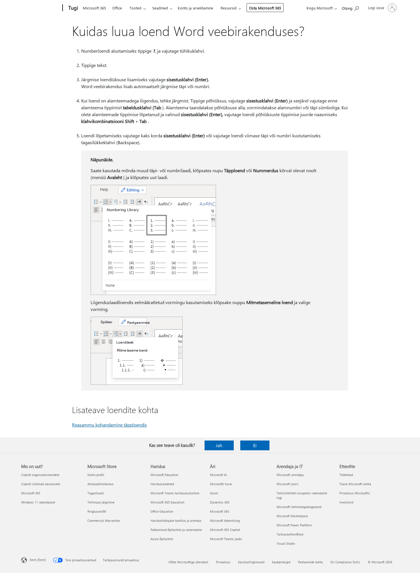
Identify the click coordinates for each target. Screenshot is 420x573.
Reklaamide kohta (310, 562)
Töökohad (346, 475)
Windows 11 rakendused (38, 502)
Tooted (135, 7)
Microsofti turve (221, 484)
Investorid (346, 502)
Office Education (162, 511)
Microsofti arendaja (290, 475)
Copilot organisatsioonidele (40, 475)
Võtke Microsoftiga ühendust (188, 562)
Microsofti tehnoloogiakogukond (299, 507)
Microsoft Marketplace (292, 516)
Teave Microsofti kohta (355, 484)
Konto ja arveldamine (195, 7)
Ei (255, 445)
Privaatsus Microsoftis (354, 493)
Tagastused (95, 493)
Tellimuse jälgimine (101, 502)
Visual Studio (286, 543)
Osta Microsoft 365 (265, 7)
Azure (214, 493)
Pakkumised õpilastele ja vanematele (176, 530)
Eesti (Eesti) (38, 560)
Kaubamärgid (281, 562)
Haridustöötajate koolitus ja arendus (176, 520)
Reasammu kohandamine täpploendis (109, 425)
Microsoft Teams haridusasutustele (175, 493)
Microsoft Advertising (225, 520)
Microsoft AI (218, 475)
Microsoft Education (164, 475)
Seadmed (160, 7)
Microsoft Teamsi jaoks (226, 539)
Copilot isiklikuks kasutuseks (40, 484)
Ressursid (229, 7)
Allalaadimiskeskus (100, 484)
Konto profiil (95, 475)
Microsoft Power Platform (294, 525)
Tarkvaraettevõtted (290, 534)
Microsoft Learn (287, 484)
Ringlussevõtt (96, 511)
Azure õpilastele (162, 539)
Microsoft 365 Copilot (225, 530)
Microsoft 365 (94, 7)
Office (117, 7)
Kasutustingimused (251, 562)
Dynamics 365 (219, 502)
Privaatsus (223, 562)
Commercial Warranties (103, 520)
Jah (219, 445)
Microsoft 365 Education (167, 502)
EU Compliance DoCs (345, 562)
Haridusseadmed (162, 484)
